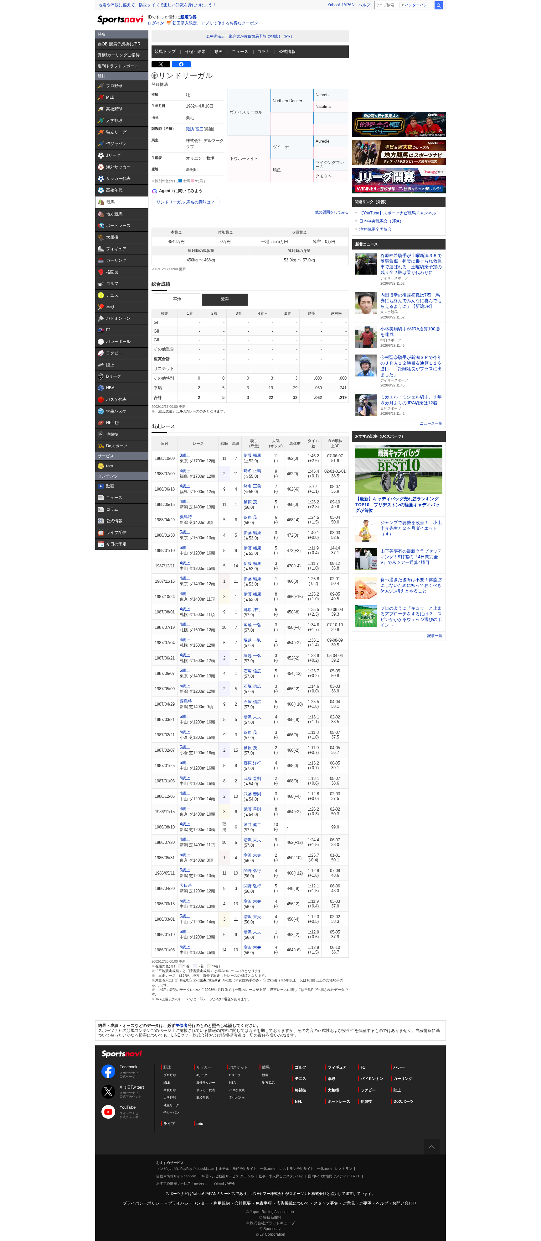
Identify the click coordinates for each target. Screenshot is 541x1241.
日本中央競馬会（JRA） (381, 221)
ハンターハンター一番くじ (419, 5)
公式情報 (287, 51)
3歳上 (185, 455)
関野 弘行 (252, 870)
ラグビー (368, 1090)
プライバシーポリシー (143, 1203)
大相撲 (333, 1090)
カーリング (403, 1078)
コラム (263, 51)
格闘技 (300, 1090)
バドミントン (372, 1078)
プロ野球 (169, 1075)
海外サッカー (205, 1082)
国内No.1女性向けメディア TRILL (334, 1176)
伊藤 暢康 (252, 455)
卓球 (331, 1078)
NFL (298, 1101)
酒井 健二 (252, 824)
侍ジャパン (171, 1112)
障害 (225, 299)
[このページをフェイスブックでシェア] (181, 64)
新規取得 (188, 17)
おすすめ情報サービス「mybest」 (182, 1183)
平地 (177, 299)
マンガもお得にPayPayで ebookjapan (185, 1168)
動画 (218, 51)
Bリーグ (235, 1075)
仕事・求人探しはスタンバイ (281, 1176)
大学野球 (169, 1097)
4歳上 (185, 470)
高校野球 (169, 1090)
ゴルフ (300, 1067)
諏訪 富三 (195, 129)
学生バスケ (237, 1097)
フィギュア (337, 1067)
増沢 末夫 (252, 717)
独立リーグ (171, 1105)
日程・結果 (194, 51)
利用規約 (222, 1203)
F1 (363, 1067)
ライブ (169, 1124)
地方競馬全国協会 (375, 229)
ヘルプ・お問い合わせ (396, 1203)
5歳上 (185, 532)
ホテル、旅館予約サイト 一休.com (247, 1168)
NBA (232, 1082)
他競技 (366, 1101)
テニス (300, 1078)
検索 (439, 5)
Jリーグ (201, 1075)
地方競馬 (268, 1082)
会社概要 (242, 1203)
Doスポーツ (404, 1101)
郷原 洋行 (252, 609)
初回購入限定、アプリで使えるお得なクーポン (215, 23)
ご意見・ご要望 (357, 1203)
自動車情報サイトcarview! (176, 1176)
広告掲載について (292, 1203)
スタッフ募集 (326, 1203)
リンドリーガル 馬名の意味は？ (186, 202)
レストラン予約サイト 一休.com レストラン (315, 1168)
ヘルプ (364, 5)
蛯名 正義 (252, 470)
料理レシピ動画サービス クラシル (227, 1176)
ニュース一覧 (431, 423)
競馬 (265, 1075)
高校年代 (202, 1097)
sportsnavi (121, 1054)
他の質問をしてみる (332, 212)
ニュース (240, 51)
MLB (166, 1082)
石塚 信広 (252, 671)
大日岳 (186, 885)
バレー (399, 1067)
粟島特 (186, 516)
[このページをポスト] (161, 64)
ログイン (156, 23)
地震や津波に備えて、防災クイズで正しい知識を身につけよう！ (157, 5)
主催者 (181, 1025)
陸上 (397, 1090)
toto (199, 1124)
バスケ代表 (237, 1090)
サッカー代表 (205, 1090)
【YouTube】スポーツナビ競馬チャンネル (397, 213)
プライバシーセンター (188, 1203)
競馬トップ (165, 51)
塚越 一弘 (252, 625)
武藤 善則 (252, 778)
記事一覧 (434, 636)
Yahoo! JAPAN (340, 5)
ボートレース (339, 1101)
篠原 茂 (250, 502)
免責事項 (263, 1203)
